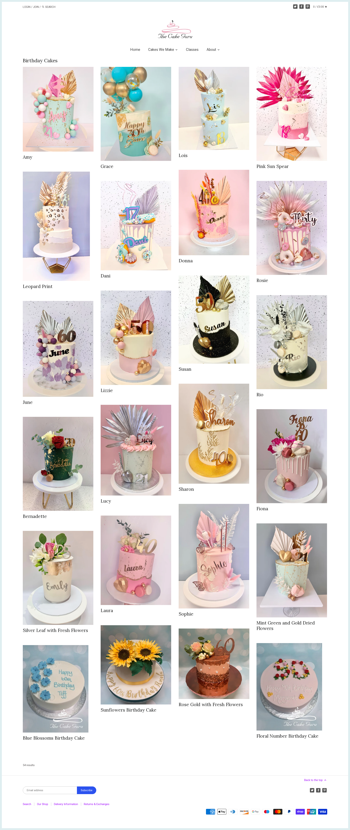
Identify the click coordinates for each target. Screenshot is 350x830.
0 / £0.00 (319, 6)
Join (36, 7)
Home (135, 49)
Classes (192, 49)
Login (26, 7)
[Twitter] (295, 6)
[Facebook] (301, 6)
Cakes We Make (161, 49)
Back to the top (313, 780)
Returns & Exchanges (96, 804)
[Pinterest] (308, 6)
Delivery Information (66, 804)
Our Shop (42, 804)
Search (27, 804)
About (212, 49)
